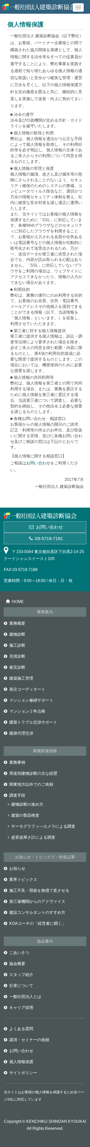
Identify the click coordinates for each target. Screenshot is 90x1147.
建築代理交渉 (21, 733)
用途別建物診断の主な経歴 (33, 773)
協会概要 (17, 963)
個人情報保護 (21, 1062)
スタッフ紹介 (21, 974)
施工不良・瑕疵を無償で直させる (39, 890)
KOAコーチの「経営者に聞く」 (37, 923)
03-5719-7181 (49, 538)
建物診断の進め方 (27, 804)
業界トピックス (23, 879)
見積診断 (17, 656)
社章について (21, 985)
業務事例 (17, 762)
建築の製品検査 (25, 815)
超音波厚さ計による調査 (33, 837)
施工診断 (17, 645)
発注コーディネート (27, 689)
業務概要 (17, 623)
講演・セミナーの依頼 (29, 1040)
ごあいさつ (19, 953)
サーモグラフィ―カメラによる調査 (43, 826)
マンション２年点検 (27, 711)
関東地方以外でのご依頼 (31, 784)
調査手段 (17, 795)
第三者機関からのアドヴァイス (37, 901)
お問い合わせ (38, 463)
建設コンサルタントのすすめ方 (37, 912)
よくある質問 (21, 1029)
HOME (18, 601)
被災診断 (17, 667)
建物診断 (17, 634)
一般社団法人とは (25, 996)
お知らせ (17, 868)
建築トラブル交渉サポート (33, 722)
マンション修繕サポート (31, 700)
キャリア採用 (21, 1007)
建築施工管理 (21, 678)
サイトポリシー (23, 1073)
